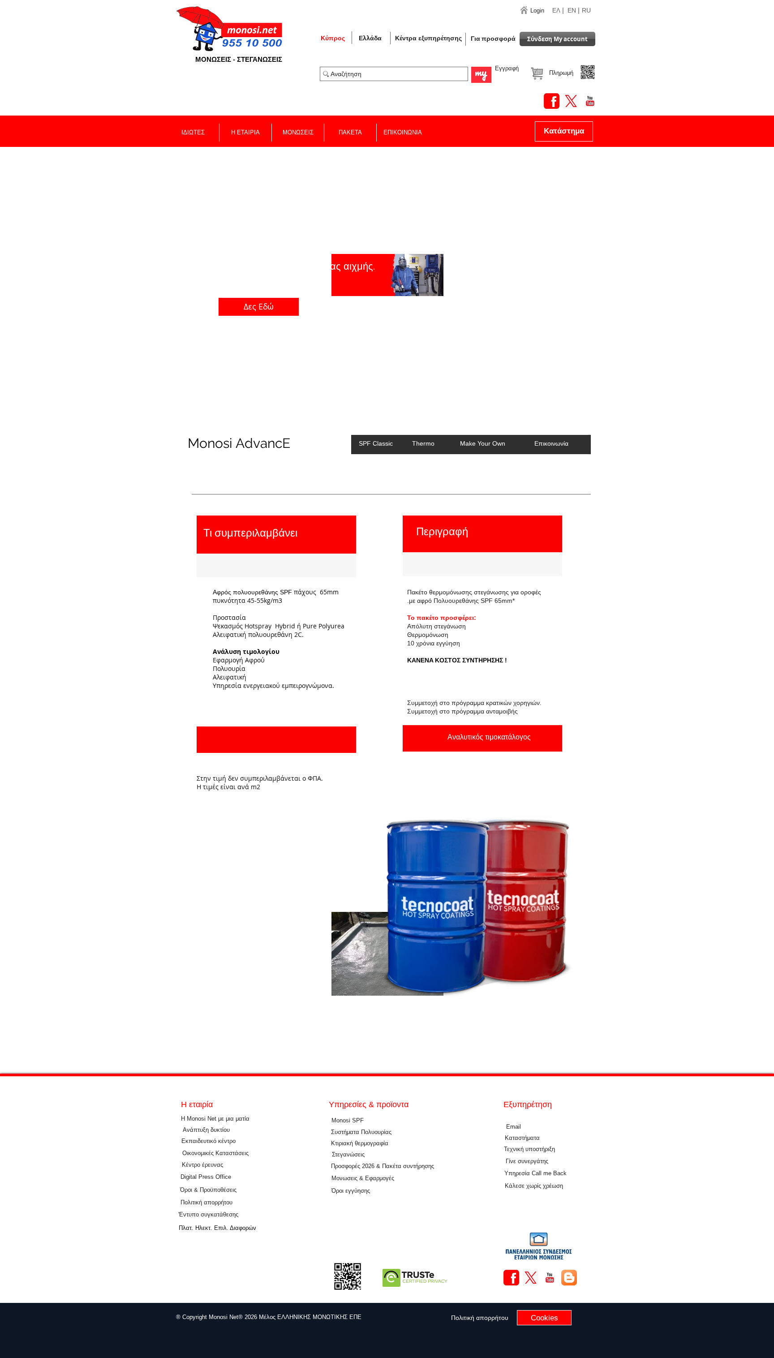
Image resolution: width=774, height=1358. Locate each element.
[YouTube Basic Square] (590, 101)
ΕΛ (556, 10)
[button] (370, 38)
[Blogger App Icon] (569, 1277)
